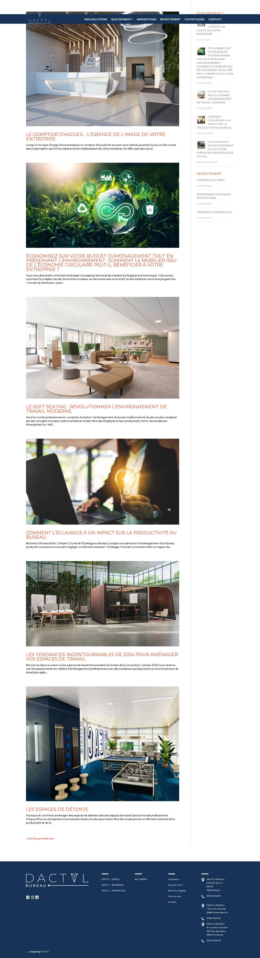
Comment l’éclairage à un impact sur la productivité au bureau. (101, 535)
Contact (215, 19)
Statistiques (194, 19)
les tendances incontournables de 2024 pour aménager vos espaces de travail (102, 657)
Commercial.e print (211, 180)
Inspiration (174, 879)
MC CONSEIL (141, 879)
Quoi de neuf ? (122, 19)
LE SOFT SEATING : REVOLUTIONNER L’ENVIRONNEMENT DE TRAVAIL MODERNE (96, 409)
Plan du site (174, 896)
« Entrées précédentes (40, 838)
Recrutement (170, 19)
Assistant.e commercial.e (215, 212)
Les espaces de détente (57, 809)
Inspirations (146, 19)
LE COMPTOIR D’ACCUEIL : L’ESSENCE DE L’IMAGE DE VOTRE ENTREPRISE (95, 137)
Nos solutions (95, 19)
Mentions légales (177, 890)
